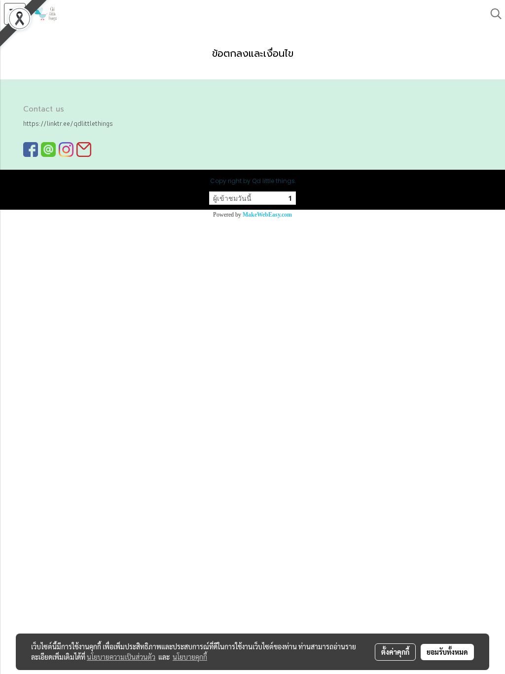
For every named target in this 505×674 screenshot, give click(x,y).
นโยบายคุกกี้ (190, 656)
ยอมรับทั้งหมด (447, 651)
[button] (493, 13)
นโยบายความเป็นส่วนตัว (121, 656)
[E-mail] (83, 149)
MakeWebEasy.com (267, 214)
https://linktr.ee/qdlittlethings (68, 123)
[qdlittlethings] (30, 149)
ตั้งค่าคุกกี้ (395, 651)
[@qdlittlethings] (48, 149)
